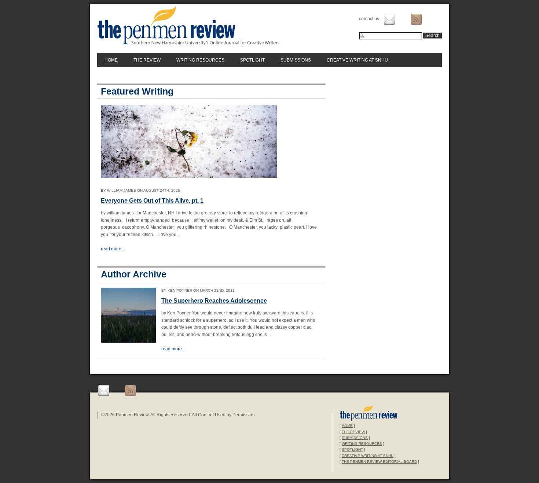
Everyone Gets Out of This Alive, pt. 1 (152, 201)
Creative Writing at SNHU (357, 60)
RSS (416, 19)
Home (111, 60)
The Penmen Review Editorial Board (379, 462)
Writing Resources (200, 60)
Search (432, 35)
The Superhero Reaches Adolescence (214, 301)
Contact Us (389, 19)
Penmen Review (188, 25)
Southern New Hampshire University (369, 414)
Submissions (295, 60)
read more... (113, 248)
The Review (147, 60)
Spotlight (252, 60)
